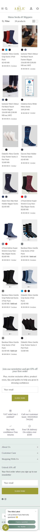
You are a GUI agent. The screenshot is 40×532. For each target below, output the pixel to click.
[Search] (7, 8)
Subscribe (20, 398)
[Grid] (33, 21)
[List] (37, 21)
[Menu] (2, 8)
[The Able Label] (19, 8)
